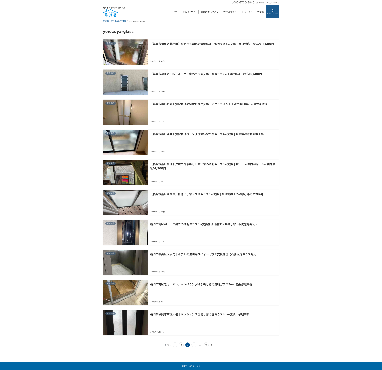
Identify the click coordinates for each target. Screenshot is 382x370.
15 (206, 345)
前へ (169, 345)
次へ (213, 345)
